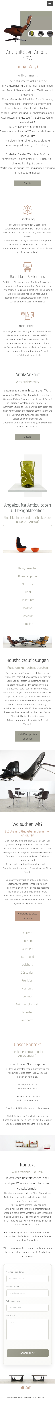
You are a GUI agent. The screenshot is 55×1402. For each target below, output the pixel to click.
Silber (27, 592)
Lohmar (27, 996)
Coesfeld (27, 949)
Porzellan (28, 616)
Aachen (43, 883)
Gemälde (27, 624)
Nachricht (10, 1315)
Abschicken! (27, 1353)
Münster (27, 1012)
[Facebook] (24, 67)
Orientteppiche (27, 576)
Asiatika (28, 608)
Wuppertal (23, 883)
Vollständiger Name (15, 1272)
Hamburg (27, 989)
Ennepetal (34, 883)
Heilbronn (10, 887)
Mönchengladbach (27, 1004)
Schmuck (27, 584)
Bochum (27, 941)
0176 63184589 (41, 159)
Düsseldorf (27, 973)
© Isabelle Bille (13, 1397)
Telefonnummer (13, 1301)
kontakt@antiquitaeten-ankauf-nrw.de (31, 1108)
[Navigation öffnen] (50, 3)
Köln (26, 887)
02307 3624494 (32, 1096)
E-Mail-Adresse (12, 1286)
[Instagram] (18, 67)
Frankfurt (27, 981)
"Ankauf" (27, 724)
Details (27, 183)
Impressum (27, 1397)
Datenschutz (40, 1397)
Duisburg (27, 965)
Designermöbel (27, 568)
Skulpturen (27, 600)
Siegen (19, 887)
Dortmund (12, 883)
